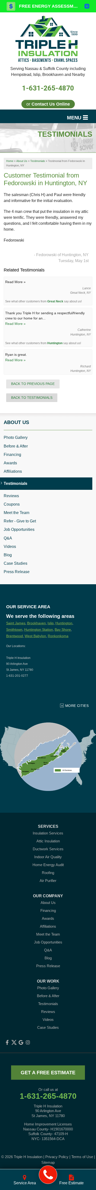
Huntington (55, 343)
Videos (10, 546)
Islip (51, 623)
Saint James (15, 623)
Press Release (17, 572)
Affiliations (13, 471)
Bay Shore (63, 629)
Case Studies (15, 563)
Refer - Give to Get (20, 521)
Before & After (16, 446)
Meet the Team (16, 513)
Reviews (11, 496)
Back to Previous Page (33, 384)
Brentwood (14, 636)
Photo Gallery (16, 437)
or (48, 104)
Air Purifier (48, 880)
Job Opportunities (19, 529)
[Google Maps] (21, 1042)
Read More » (15, 324)
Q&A (8, 538)
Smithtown (14, 629)
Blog (8, 555)
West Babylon (35, 636)
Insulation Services (48, 833)
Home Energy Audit (48, 865)
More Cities (77, 706)
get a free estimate (48, 1072)
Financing (12, 454)
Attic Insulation (48, 841)
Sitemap (48, 1162)
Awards (10, 463)
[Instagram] (28, 1042)
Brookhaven (36, 623)
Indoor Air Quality (48, 857)
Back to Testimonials (31, 398)
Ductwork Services (48, 849)
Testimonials (15, 483)
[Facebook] (7, 1042)
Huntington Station (38, 629)
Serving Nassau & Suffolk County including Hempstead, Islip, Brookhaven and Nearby (48, 72)
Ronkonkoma (58, 636)
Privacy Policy (56, 1157)
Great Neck (55, 301)
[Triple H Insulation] (48, 1175)
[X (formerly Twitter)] (14, 1042)
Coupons (12, 504)
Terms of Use (82, 1157)
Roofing (48, 873)
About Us (16, 422)
